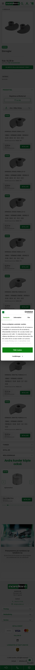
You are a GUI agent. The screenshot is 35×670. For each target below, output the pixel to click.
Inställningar (16, 356)
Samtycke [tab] (6, 317)
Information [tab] (17, 317)
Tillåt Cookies (17, 350)
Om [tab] (29, 317)
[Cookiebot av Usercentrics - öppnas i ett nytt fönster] (25, 312)
